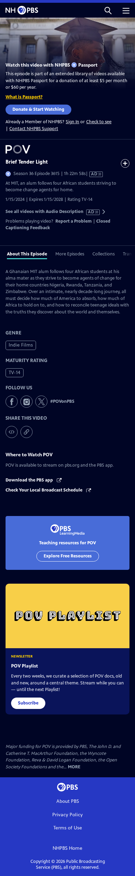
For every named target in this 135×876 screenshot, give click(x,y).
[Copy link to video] (26, 432)
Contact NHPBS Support (33, 129)
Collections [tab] (103, 254)
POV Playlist (24, 666)
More (74, 767)
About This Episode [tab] (27, 254)
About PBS (67, 801)
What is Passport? (24, 97)
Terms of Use (67, 828)
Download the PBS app (30, 480)
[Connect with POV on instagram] (26, 402)
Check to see (98, 122)
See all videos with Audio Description (50, 212)
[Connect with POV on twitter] (41, 402)
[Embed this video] (12, 432)
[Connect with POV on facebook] (12, 402)
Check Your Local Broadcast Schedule (44, 490)
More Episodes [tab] (69, 254)
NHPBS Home (67, 848)
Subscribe (28, 703)
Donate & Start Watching (38, 109)
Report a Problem (73, 221)
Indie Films (21, 345)
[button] (108, 10)
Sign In (72, 122)
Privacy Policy (67, 815)
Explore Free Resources (68, 556)
